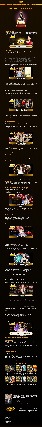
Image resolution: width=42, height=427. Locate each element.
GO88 (6, 4)
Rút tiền (24, 4)
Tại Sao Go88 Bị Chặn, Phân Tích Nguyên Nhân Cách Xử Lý (10, 372)
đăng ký (24, 208)
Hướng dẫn (34, 4)
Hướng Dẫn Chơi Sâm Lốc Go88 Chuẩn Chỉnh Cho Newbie (32, 383)
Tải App (27, 4)
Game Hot (9, 4)
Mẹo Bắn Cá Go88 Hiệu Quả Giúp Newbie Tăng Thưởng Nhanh (21, 372)
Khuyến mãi (30, 4)
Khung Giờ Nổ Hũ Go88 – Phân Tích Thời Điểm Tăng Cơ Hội (10, 383)
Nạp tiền (20, 4)
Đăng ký (13, 4)
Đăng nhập (16, 4)
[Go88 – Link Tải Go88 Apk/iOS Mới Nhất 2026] (21, 2)
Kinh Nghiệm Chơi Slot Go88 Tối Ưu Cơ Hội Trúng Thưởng (31, 372)
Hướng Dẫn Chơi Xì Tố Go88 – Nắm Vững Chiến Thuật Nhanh (21, 383)
